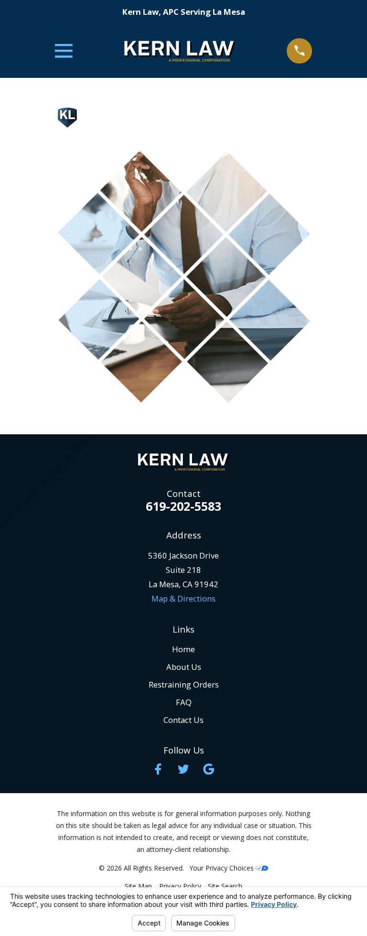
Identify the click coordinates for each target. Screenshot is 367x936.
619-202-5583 (183, 506)
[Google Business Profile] (208, 769)
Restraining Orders (184, 684)
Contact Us (183, 719)
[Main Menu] (64, 51)
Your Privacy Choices (223, 867)
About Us (183, 666)
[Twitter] (183, 769)
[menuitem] (138, 886)
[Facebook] (157, 769)
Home (183, 649)
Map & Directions (183, 598)
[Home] (180, 51)
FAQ (184, 702)
